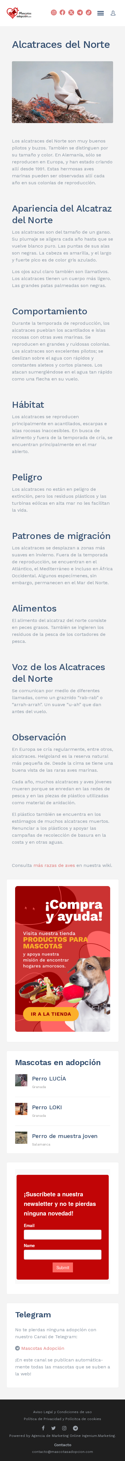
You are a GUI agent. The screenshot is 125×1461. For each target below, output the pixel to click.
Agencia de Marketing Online (56, 1436)
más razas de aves (54, 865)
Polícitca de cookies (83, 1419)
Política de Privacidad (42, 1419)
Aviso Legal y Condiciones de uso (62, 1412)
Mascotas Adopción (42, 1348)
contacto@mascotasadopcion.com (62, 1452)
